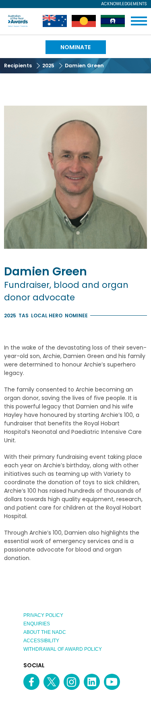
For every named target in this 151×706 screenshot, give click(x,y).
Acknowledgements (124, 4)
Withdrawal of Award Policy (62, 649)
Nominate (75, 47)
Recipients (18, 65)
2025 (48, 65)
